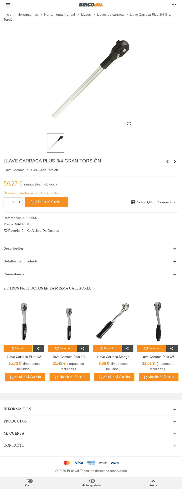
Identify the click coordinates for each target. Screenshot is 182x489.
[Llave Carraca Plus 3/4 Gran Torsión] (128, 123)
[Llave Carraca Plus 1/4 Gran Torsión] (167, 161)
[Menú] (8, 4)
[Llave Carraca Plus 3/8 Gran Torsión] (157, 321)
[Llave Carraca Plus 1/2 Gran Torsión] (24, 321)
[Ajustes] (173, 4)
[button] (91, 248)
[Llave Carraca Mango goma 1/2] (174, 161)
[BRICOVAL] (91, 4)
